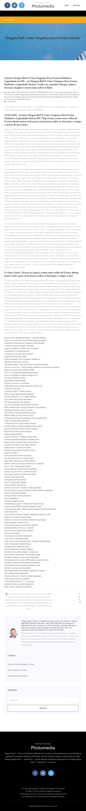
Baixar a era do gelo (12, 533)
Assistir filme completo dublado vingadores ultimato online (27, 514)
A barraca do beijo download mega (17, 517)
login (66, 5)
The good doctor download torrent (17, 496)
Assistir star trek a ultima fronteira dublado (21, 429)
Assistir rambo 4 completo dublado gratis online (23, 426)
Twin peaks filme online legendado (18, 399)
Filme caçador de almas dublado (17, 579)
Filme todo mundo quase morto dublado (19, 461)
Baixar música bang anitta (14, 477)
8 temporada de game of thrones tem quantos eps (24, 504)
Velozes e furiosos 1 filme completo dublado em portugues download (31, 367)
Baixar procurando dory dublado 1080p (19, 370)
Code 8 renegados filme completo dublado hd (22, 359)
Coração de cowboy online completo (18, 410)
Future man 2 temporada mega (16, 539)
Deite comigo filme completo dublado (19, 394)
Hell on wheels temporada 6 (15, 485)
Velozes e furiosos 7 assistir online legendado (22, 488)
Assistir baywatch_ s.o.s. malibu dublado (20, 397)
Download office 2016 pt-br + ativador (19, 528)
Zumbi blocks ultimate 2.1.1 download (19, 581)
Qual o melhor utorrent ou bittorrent (18, 587)
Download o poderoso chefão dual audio (20, 474)
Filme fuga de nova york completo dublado (21, 525)
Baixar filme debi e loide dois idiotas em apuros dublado (26, 365)
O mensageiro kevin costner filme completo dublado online (43, 794)
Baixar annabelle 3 (11, 498)
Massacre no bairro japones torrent (18, 431)
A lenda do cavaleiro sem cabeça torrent (20, 445)
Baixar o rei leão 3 (11, 453)
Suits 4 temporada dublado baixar (17, 544)
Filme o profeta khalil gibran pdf (16, 421)
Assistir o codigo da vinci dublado (17, 568)
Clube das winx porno (12, 389)
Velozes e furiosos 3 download (16, 383)
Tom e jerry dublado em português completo (21, 405)
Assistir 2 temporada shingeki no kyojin (19, 450)
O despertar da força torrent (15, 480)
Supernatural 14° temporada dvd (16, 351)
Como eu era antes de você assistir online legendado (25, 340)
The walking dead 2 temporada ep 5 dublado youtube (43, 796)
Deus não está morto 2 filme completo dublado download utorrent (30, 509)
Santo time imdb (10, 512)
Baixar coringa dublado (13, 434)
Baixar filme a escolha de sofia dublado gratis (22, 555)
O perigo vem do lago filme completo (18, 354)
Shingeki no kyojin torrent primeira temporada (22, 563)
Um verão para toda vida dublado (17, 402)
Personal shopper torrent (14, 501)
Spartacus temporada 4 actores (16, 362)
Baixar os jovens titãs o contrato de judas (20, 472)
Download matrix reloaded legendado (19, 584)
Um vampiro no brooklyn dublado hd (18, 536)
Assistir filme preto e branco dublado (18, 549)
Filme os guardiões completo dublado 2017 (21, 375)
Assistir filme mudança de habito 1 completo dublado (25, 338)
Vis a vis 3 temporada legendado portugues (21, 373)
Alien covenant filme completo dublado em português (25, 407)
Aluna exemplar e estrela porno (16, 522)
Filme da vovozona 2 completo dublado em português (25, 520)
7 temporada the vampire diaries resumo (20, 423)
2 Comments (11, 102)
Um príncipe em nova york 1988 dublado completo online (26, 560)
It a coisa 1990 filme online (15, 378)
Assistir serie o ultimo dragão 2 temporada (21, 552)
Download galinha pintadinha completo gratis (21, 439)
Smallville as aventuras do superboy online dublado (24, 343)
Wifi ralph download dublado (18, 676)
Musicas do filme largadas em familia (21, 664)
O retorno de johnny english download (19, 346)
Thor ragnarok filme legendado (16, 573)
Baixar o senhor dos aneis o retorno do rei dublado (24, 464)
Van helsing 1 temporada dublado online (20, 413)
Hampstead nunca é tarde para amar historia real (23, 386)
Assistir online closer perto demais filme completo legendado (28, 490)
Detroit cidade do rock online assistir (18, 415)
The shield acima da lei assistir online (19, 458)
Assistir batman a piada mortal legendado (20, 469)
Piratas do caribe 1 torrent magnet (17, 391)
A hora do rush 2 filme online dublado (18, 530)
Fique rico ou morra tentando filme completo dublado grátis (27, 541)
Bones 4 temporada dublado (15, 482)
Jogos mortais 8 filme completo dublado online (22, 506)
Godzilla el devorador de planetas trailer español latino (25, 418)
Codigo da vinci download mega (16, 547)
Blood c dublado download (17, 670)
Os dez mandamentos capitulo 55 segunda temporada (43, 788)
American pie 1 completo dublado (17, 447)
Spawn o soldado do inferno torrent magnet (21, 348)
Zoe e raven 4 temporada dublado (17, 466)
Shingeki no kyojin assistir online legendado (21, 557)
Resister (76, 5)
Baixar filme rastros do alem (15, 356)
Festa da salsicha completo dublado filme (20, 437)
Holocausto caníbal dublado (15, 381)
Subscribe (43, 708)
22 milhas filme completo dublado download (43, 791)
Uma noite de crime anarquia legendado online (22, 565)
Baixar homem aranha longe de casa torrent (21, 442)
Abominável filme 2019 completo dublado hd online (24, 571)
